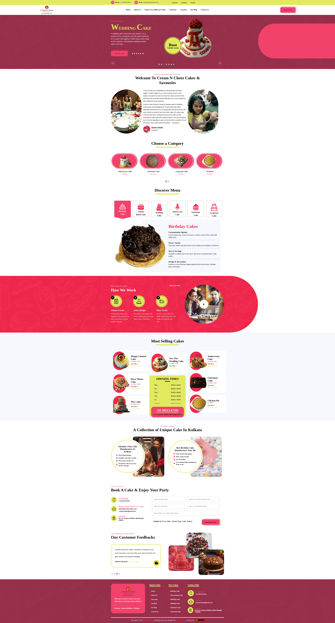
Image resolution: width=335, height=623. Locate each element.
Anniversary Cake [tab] (177, 213)
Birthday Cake (175, 591)
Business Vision (181, 620)
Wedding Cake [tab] (159, 214)
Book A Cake (288, 10)
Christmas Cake (175, 608)
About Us (137, 10)
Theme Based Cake (176, 595)
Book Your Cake (210, 522)
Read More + (176, 123)
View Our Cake (119, 53)
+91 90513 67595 (125, 2)
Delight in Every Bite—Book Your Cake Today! (172, 521)
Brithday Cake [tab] (122, 212)
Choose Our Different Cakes (155, 10)
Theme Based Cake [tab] (141, 213)
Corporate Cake (175, 612)
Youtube (193, 2)
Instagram (184, 2)
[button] (159, 64)
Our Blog (193, 10)
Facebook (174, 2)
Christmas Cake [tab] (196, 213)
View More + (125, 174)
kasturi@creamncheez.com (150, 2)
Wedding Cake (175, 599)
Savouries (173, 10)
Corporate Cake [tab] (214, 214)
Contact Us (205, 10)
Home (128, 10)
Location (183, 10)
